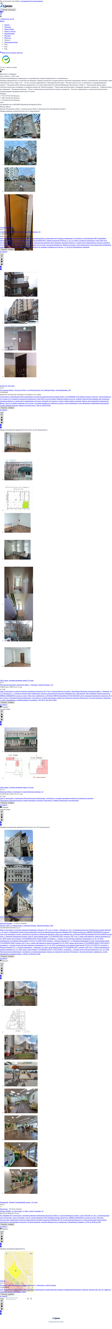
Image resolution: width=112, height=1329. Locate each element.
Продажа (7, 27)
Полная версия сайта (56, 1321)
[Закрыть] (1, 3)
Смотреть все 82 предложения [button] (36, 430)
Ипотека (7, 36)
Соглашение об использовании (32, 1)
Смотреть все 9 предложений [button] (28, 111)
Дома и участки (10, 31)
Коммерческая (9, 33)
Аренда (7, 25)
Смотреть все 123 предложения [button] (38, 827)
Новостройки (9, 29)
